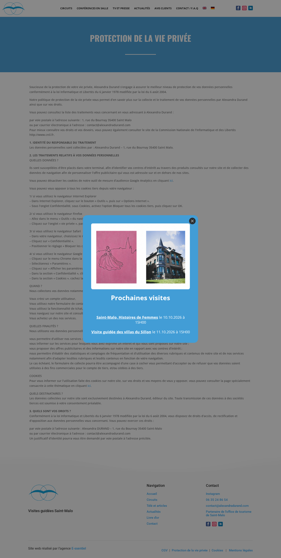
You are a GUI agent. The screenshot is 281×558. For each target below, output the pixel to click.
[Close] (192, 221)
